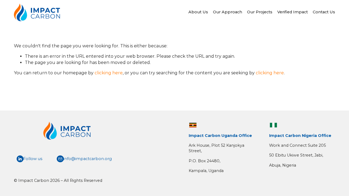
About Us (198, 12)
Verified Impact (292, 12)
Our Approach (227, 12)
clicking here (109, 72)
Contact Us (324, 12)
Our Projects (259, 12)
